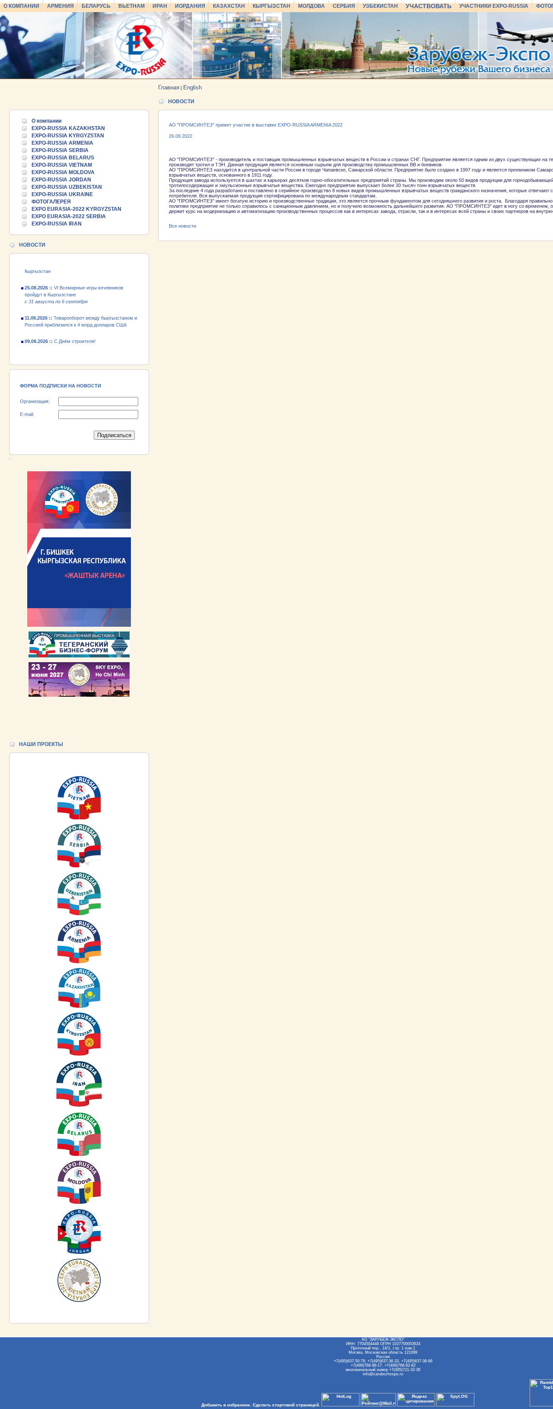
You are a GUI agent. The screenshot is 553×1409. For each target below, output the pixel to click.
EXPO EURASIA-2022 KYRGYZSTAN (76, 209)
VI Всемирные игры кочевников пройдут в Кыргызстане (74, 285)
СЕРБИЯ (344, 6)
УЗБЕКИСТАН (380, 6)
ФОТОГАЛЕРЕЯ (51, 202)
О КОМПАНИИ (21, 6)
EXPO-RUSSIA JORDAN (61, 180)
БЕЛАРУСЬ (96, 6)
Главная (168, 87)
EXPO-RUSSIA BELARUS (63, 158)
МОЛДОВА (311, 6)
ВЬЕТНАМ (131, 6)
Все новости (182, 225)
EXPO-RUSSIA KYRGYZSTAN (68, 136)
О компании (46, 121)
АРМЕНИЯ (60, 6)
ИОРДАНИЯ (190, 6)
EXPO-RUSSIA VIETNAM (62, 165)
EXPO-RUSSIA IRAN (57, 224)
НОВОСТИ (32, 245)
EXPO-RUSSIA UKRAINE (62, 194)
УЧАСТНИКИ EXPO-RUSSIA (493, 6)
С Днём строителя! (60, 332)
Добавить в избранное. (226, 1405)
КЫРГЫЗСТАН (271, 6)
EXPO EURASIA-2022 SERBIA (69, 216)
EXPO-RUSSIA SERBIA (60, 150)
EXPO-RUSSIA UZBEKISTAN (67, 187)
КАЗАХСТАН (229, 6)
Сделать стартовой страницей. (286, 1405)
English (192, 87)
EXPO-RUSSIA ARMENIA (62, 143)
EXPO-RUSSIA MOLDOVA (63, 172)
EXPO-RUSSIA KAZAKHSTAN (68, 128)
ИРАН (160, 6)
